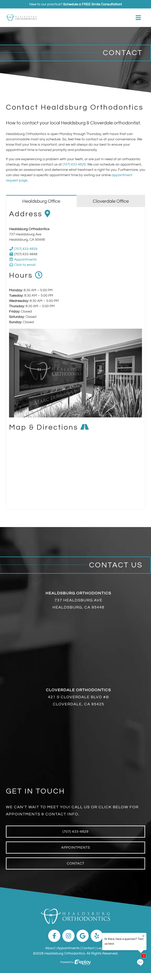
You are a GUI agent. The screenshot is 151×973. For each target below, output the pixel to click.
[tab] (41, 201)
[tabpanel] (75, 358)
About (50, 948)
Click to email (25, 265)
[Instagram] (68, 936)
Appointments (25, 259)
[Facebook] (54, 936)
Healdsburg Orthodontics (64, 953)
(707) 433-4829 (74, 164)
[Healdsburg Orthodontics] (21, 16)
